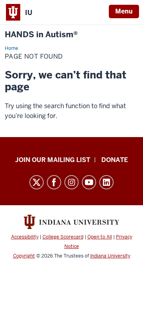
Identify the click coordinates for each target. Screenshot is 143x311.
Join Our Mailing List (52, 160)
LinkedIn (106, 182)
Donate (114, 160)
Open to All (99, 237)
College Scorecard (63, 237)
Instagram (71, 182)
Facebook (54, 182)
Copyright (24, 256)
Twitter (36, 182)
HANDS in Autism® (41, 34)
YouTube (89, 182)
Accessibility (25, 237)
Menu (124, 11)
